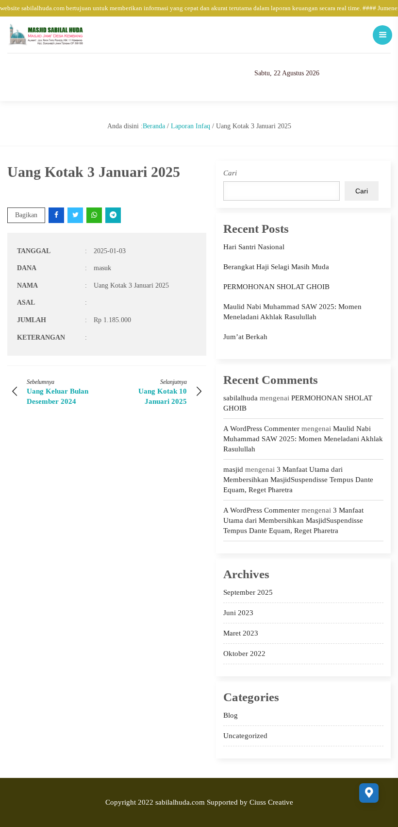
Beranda (154, 126)
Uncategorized (245, 736)
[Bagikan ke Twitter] (75, 215)
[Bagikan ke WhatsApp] (94, 215)
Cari (230, 173)
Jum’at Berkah (245, 337)
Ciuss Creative (271, 802)
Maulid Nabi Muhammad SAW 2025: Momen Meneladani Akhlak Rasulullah (303, 439)
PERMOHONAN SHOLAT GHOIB (276, 287)
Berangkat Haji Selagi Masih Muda (276, 267)
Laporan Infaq (190, 126)
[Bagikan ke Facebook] (57, 215)
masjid (233, 469)
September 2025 (248, 592)
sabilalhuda (240, 398)
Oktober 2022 (244, 653)
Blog (230, 715)
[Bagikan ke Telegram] (113, 215)
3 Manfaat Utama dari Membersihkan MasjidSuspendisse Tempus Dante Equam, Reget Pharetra (298, 479)
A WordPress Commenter (261, 428)
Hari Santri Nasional (253, 247)
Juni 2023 (238, 613)
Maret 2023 (240, 633)
